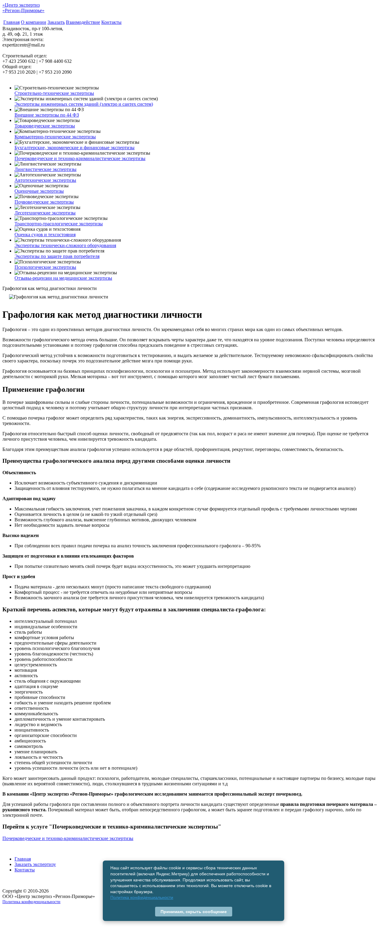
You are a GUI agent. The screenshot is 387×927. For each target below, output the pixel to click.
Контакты (111, 22)
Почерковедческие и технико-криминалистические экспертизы (80, 158)
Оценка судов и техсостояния (45, 234)
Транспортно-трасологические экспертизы (59, 223)
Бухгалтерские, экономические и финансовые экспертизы (75, 147)
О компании (33, 22)
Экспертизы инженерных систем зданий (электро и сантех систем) (84, 104)
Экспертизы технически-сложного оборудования (65, 245)
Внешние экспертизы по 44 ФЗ (47, 114)
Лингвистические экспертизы (45, 169)
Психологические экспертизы (45, 267)
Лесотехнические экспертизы (45, 212)
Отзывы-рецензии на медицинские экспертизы (63, 278)
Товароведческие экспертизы (45, 125)
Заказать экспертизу (35, 864)
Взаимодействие (83, 22)
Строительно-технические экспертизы (54, 93)
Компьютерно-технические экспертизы (55, 136)
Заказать (56, 22)
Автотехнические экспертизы (45, 180)
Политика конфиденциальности (31, 901)
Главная (11, 22)
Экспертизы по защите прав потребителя (57, 256)
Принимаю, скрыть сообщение (194, 911)
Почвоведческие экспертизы (44, 201)
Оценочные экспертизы (39, 191)
